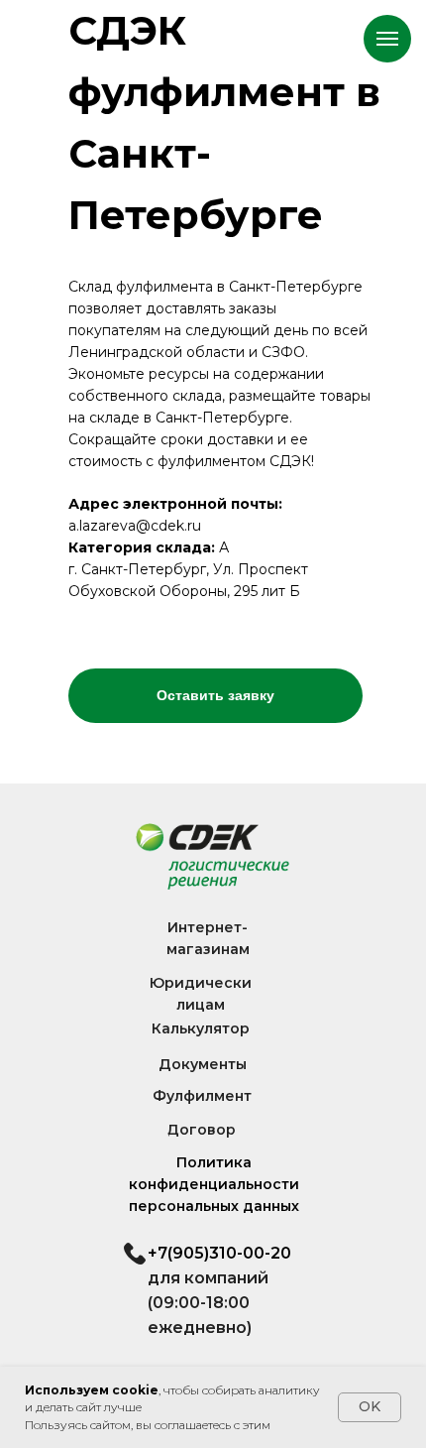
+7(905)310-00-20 (219, 1253)
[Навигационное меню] (387, 39)
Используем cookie (92, 1390)
